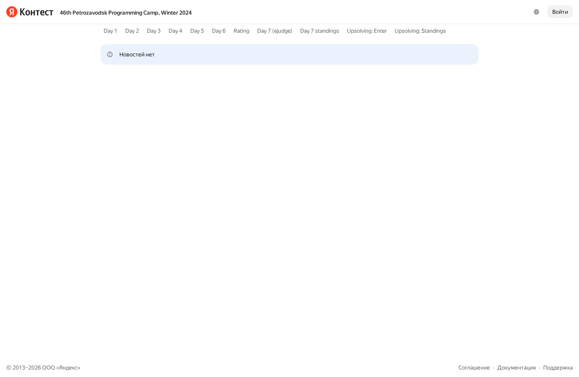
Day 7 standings (319, 31)
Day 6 (219, 31)
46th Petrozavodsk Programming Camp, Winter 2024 (126, 12)
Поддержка (558, 367)
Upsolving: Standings (420, 31)
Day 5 (197, 31)
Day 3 (154, 31)
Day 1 (110, 31)
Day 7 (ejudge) (274, 31)
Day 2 (132, 31)
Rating (241, 31)
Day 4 (175, 31)
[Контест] (30, 11)
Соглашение (474, 367)
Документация (516, 367)
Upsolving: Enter (367, 31)
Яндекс (68, 367)
